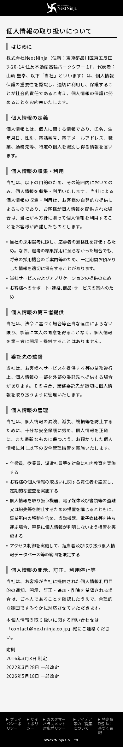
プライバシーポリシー (13, 723)
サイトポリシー (32, 723)
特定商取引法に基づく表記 (105, 725)
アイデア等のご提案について (82, 723)
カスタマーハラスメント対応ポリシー (54, 723)
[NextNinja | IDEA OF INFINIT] (62, 11)
